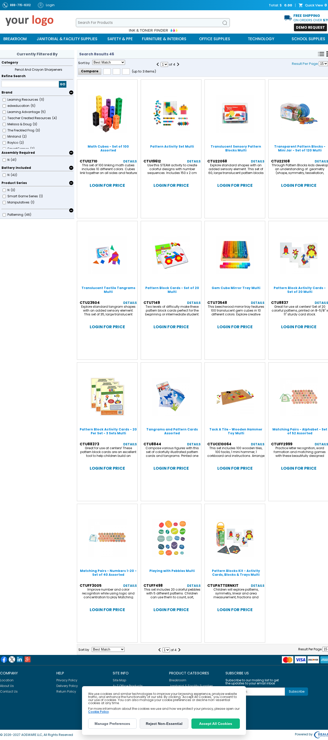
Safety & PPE (120, 39)
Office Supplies (214, 39)
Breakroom (15, 39)
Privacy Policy (66, 680)
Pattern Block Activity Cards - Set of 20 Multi (300, 290)
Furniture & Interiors (164, 39)
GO (62, 84)
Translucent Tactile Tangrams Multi (108, 290)
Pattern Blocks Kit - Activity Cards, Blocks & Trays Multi (236, 573)
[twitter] (12, 659)
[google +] (27, 659)
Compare (89, 71)
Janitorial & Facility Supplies (67, 39)
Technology (261, 39)
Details (130, 161)
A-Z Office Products (128, 686)
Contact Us (9, 691)
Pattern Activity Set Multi (172, 146)
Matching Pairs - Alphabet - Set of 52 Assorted (299, 431)
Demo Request (310, 27)
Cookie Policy (98, 712)
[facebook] (4, 659)
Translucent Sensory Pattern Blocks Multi (236, 148)
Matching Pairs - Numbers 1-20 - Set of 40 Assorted (108, 573)
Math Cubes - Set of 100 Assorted (108, 148)
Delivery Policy (67, 686)
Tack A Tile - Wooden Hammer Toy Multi (235, 431)
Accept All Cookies (215, 724)
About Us (7, 686)
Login (50, 5)
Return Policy (66, 691)
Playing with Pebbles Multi (172, 571)
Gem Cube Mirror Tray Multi (236, 288)
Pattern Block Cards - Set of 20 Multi (172, 290)
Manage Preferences (112, 724)
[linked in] (20, 659)
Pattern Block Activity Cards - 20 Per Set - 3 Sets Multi (108, 431)
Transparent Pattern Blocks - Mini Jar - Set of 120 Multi (299, 148)
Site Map (119, 680)
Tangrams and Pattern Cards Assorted (172, 431)
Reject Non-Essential (164, 724)
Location (7, 680)
